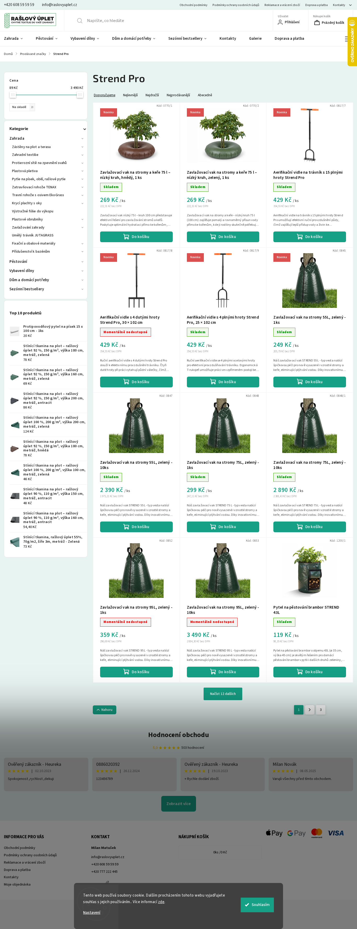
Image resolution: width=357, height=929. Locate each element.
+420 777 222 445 (104, 871)
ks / (220, 852)
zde (161, 902)
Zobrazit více (178, 804)
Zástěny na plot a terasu (31, 147)
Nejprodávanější (178, 95)
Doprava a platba (316, 5)
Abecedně (205, 95)
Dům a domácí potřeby (29, 280)
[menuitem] (16, 38)
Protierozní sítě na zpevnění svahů (39, 163)
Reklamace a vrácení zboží (282, 5)
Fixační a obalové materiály (33, 243)
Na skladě (22, 107)
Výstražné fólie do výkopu (33, 211)
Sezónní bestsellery (26, 289)
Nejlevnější (130, 95)
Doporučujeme (104, 95)
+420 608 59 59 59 (104, 864)
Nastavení (91, 913)
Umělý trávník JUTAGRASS (33, 235)
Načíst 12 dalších (223, 693)
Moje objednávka (17, 884)
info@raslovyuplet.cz (107, 857)
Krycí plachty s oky (27, 203)
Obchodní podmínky (193, 5)
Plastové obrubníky (27, 219)
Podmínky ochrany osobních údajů (235, 5)
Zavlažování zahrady (28, 227)
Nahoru (106, 709)
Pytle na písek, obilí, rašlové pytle (39, 179)
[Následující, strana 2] (309, 710)
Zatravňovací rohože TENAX (34, 187)
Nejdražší (152, 95)
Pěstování (18, 261)
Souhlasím (261, 905)
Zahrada (16, 138)
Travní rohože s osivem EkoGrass (38, 195)
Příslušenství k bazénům (31, 251)
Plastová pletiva (25, 171)
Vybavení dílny (21, 271)
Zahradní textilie (25, 154)
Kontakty (339, 5)
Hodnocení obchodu (178, 735)
